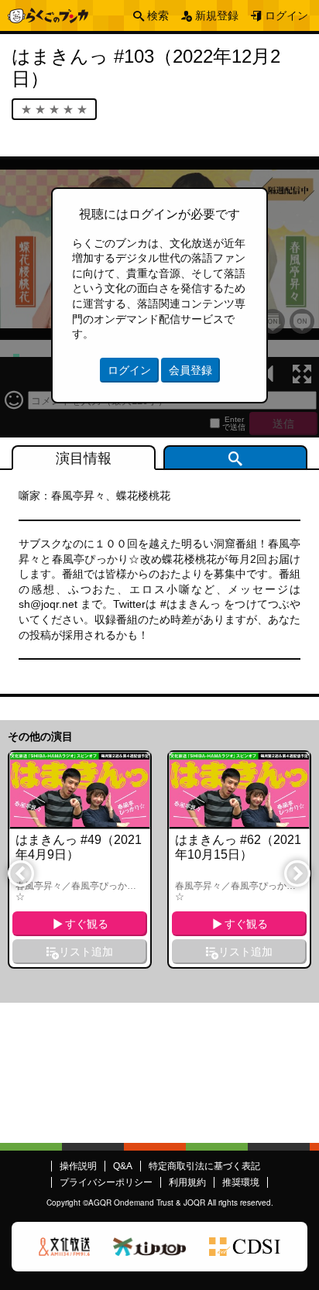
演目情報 (83, 458)
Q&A (122, 1166)
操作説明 (78, 1166)
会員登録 (190, 370)
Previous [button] (20, 872)
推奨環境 (240, 1182)
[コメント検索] (235, 457)
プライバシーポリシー (106, 1182)
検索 (158, 15)
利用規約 (187, 1182)
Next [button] (296, 872)
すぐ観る (86, 924)
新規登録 (216, 15)
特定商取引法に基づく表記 (204, 1166)
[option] (80, 859)
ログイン (286, 15)
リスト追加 (86, 951)
